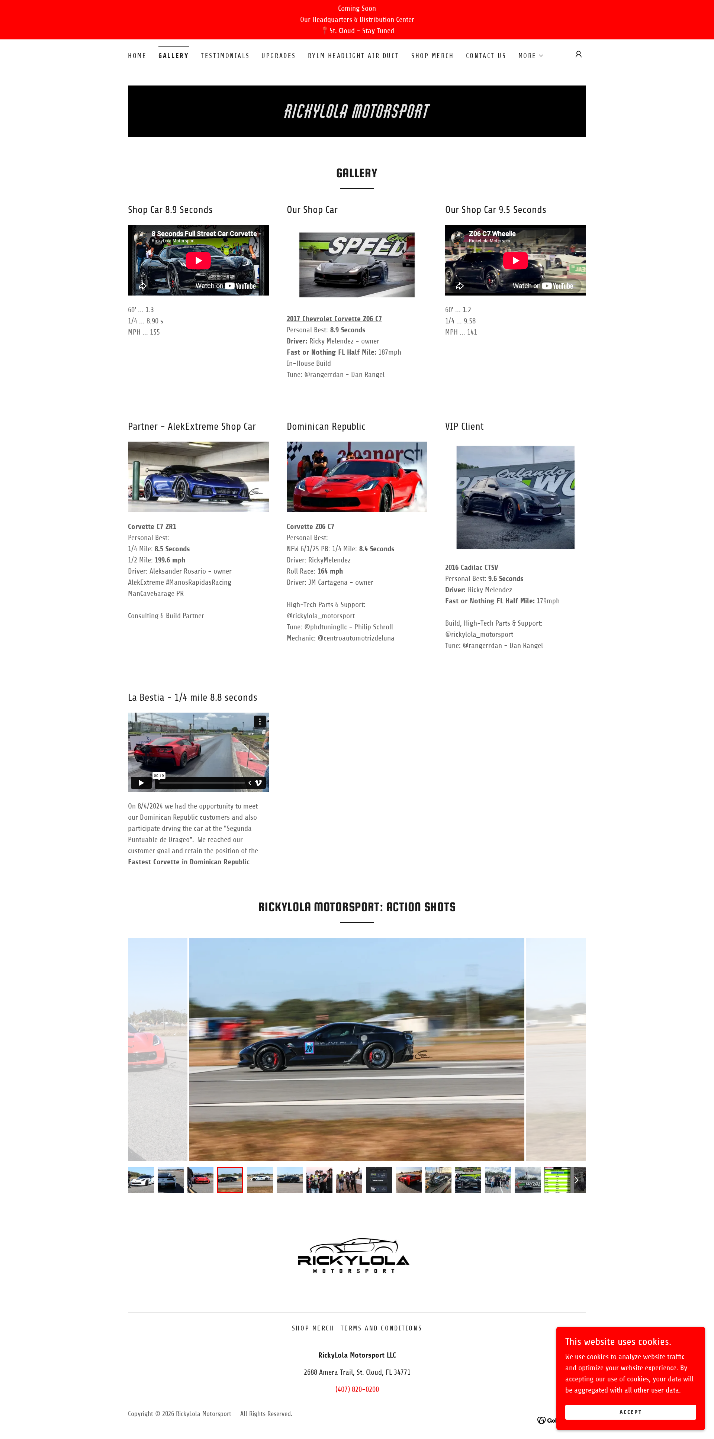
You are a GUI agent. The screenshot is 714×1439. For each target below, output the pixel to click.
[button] (531, 55)
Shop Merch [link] (432, 55)
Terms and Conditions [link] (381, 1328)
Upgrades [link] (278, 55)
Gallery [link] (173, 55)
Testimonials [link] (225, 55)
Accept (631, 1412)
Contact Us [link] (486, 55)
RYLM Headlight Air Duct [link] (353, 55)
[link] (357, 115)
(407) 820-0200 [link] (357, 1389)
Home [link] (137, 55)
